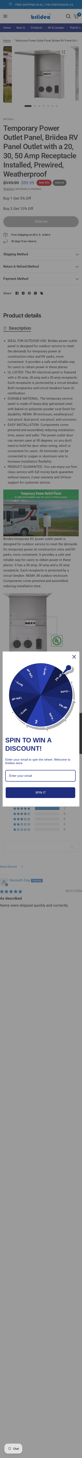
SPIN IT (40, 792)
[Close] (74, 656)
